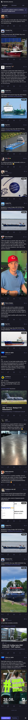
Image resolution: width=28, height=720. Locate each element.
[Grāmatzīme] (20, 26)
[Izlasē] (14, 26)
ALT (25, 195)
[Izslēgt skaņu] (6, 294)
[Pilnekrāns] (25, 294)
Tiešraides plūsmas (8, 1)
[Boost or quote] (8, 26)
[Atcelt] (25, 10)
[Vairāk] (26, 26)
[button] (14, 274)
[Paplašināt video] (22, 294)
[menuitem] (14, 274)
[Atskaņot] (3, 294)
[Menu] (25, 718)
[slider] (14, 292)
